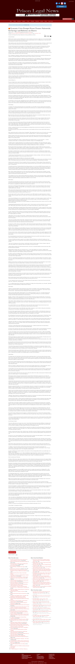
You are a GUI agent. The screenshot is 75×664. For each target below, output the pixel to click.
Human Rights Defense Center (26, 655)
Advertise (41, 21)
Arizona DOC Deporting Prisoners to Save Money (17, 643)
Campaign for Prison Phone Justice (27, 657)
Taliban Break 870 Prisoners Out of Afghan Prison (17, 635)
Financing (16, 33)
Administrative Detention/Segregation (37, 624)
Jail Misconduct (39, 596)
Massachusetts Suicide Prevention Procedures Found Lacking (19, 604)
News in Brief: (12, 647)
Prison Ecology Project (40, 658)
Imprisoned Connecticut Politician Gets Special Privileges (18, 636)
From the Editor (12, 565)
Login (70, 1)
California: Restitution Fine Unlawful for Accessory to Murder (19, 619)
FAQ (37, 655)
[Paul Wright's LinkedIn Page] (65, 3)
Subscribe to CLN (51, 655)
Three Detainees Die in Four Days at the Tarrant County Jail (41, 595)
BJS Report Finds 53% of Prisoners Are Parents (17, 591)
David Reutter (18, 32)
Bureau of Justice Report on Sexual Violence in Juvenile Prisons (19, 608)
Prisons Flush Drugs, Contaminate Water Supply (17, 566)
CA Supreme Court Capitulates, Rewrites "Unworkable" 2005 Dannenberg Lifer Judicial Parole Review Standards (19, 596)
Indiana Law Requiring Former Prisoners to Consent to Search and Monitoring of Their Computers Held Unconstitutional (19, 614)
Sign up (73, 1)
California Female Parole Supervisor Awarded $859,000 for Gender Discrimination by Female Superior (19, 585)
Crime (19, 33)
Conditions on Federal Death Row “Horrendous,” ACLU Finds (19, 638)
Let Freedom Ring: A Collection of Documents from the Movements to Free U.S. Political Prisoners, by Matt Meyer (19, 587)
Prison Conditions (35, 614)
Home (11, 21)
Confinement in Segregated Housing (45, 623)
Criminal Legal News (25, 656)
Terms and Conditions (40, 656)
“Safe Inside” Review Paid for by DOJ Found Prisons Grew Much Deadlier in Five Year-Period (41, 592)
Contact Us (38, 654)
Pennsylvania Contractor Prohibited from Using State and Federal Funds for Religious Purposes (18, 623)
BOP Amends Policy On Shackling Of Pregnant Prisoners (18, 610)
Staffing (49, 593)
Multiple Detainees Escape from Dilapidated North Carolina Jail (42, 611)
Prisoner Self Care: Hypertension (15, 568)
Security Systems (44, 613)
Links (28, 21)
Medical (40, 617)
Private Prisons (13, 33)
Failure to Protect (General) (45, 612)
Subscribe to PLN (51, 654)
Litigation (23, 21)
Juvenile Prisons (30, 33)
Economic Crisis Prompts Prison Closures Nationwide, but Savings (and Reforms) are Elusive (18, 560)
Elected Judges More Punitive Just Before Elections (17, 620)
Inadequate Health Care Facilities (37, 610)
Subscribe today (26, 24)
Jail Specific (49, 609)
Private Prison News (52, 658)
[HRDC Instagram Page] (62, 3)
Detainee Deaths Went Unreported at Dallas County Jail (41, 619)
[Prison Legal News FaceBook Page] (57, 3)
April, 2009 (29, 32)
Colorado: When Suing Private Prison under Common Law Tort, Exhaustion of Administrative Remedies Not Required (19, 607)
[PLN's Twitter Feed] (59, 3)
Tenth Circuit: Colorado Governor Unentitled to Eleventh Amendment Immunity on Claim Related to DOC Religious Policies (41, 560)
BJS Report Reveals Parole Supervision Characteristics (18, 593)
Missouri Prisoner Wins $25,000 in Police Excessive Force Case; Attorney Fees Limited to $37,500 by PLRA (19, 626)
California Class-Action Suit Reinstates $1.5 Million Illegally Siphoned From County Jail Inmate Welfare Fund (19, 577)
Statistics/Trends (22, 33)
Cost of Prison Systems (44, 593)
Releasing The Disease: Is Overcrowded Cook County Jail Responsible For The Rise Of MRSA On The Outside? (18, 570)
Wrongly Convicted (25, 658)
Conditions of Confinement (44, 617)
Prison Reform (42, 609)
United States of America (38, 33)
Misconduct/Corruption (35, 617)
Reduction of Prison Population (45, 610)
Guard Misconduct (39, 612)
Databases (44, 620)
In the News (19, 21)
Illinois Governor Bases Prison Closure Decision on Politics (19, 561)
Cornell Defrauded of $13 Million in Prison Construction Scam (19, 640)
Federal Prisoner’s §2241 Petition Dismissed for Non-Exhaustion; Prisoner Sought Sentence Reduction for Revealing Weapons (19, 598)
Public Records (48, 620)
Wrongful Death (47, 596)
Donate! (46, 21)
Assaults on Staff (35, 594)
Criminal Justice (49, 613)
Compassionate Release (36, 597)
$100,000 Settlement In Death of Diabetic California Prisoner (19, 624)
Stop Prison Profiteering (40, 657)
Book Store (37, 21)
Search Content (50, 21)
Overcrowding (26, 33)
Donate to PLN (51, 657)
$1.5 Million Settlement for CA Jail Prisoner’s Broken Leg (18, 648)
